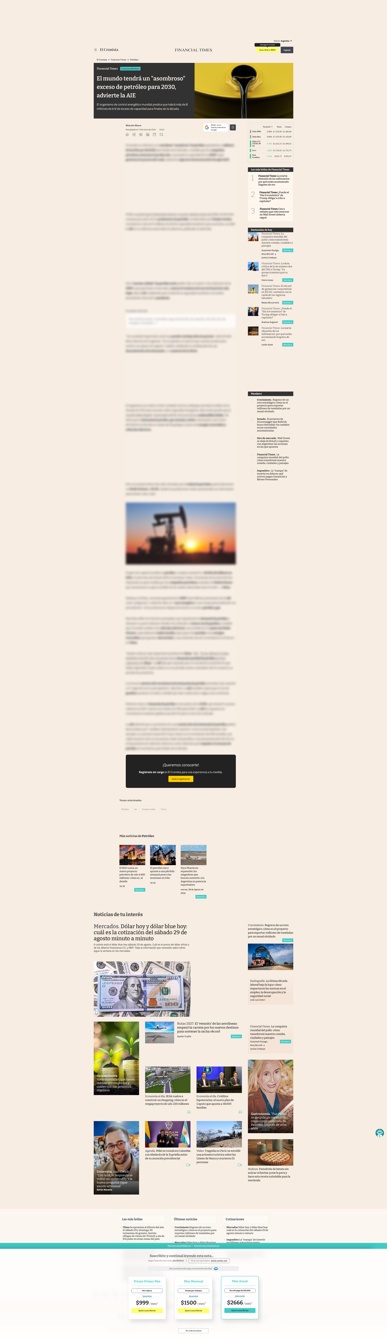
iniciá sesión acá (219, 1260)
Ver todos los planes (194, 1331)
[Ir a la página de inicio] (109, 49)
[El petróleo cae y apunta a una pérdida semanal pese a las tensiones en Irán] (163, 855)
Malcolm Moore (133, 125)
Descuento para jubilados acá (179, 1246)
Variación (267, 127)
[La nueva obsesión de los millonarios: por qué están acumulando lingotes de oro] (253, 331)
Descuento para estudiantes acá (206, 1246)
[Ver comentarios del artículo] (161, 135)
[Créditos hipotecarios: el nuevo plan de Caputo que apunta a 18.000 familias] (219, 1079)
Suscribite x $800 (267, 50)
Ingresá (287, 50)
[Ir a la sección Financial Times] (193, 50)
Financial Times (118, 59)
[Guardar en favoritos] (233, 127)
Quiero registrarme (181, 779)
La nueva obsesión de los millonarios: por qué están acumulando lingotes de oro (274, 180)
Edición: (281, 40)
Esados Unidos (148, 809)
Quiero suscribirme (147, 1311)
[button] (380, 1133)
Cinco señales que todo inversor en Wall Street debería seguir (274, 213)
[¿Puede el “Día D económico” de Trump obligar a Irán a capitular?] (253, 311)
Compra (288, 127)
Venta (279, 127)
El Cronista (102, 59)
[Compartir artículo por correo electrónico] (154, 135)
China (163, 809)
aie (135, 809)
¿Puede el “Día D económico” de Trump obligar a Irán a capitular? (274, 197)
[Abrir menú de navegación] (95, 50)
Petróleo (134, 59)
